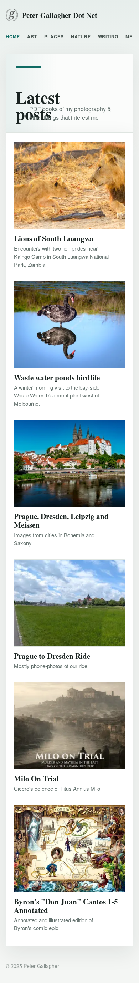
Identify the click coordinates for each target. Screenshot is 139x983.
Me (129, 36)
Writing (108, 36)
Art (32, 36)
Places (54, 36)
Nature (81, 36)
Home (13, 36)
